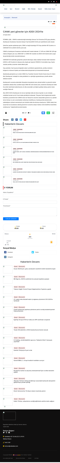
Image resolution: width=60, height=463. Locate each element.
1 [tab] (49, 23)
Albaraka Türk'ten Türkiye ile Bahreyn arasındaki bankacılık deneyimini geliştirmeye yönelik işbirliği (34, 381)
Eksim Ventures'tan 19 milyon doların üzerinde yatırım (30, 391)
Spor (11, 9)
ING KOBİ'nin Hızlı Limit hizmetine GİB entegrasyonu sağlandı (27, 162)
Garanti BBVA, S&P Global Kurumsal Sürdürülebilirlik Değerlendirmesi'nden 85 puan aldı (33, 152)
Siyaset (40, 9)
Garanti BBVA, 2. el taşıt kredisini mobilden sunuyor (29, 360)
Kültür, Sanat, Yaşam (50, 9)
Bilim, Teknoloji (31, 9)
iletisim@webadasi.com (11, 446)
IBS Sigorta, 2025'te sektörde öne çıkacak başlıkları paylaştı (31, 279)
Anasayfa (7, 17)
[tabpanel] (30, 27)
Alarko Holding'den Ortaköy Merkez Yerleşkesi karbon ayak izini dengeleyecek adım (34, 172)
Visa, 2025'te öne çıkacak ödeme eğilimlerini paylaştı (26, 181)
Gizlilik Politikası (20, 458)
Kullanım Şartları (8, 458)
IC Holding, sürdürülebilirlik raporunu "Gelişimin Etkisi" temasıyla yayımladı (33, 340)
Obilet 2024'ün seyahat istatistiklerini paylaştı (24, 132)
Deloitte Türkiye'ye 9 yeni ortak (23, 350)
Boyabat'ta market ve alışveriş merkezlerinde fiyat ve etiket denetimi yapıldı (34, 371)
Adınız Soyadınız (8, 192)
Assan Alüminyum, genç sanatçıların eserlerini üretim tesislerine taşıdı (34, 269)
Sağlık (23, 9)
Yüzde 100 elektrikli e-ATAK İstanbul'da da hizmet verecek (31, 330)
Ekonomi (17, 9)
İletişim (36, 458)
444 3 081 (7, 442)
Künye (29, 458)
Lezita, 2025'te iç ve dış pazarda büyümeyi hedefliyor (26, 142)
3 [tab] (53, 23)
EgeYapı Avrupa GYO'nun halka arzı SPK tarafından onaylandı (32, 319)
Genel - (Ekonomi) (17, 129)
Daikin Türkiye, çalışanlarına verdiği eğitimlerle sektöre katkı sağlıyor (34, 401)
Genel (5, 9)
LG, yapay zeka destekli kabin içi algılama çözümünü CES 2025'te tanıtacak (33, 300)
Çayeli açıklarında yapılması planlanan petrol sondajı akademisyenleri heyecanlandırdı (34, 310)
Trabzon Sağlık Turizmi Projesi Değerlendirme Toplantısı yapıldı (32, 289)
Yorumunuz (6, 206)
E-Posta (5, 199)
